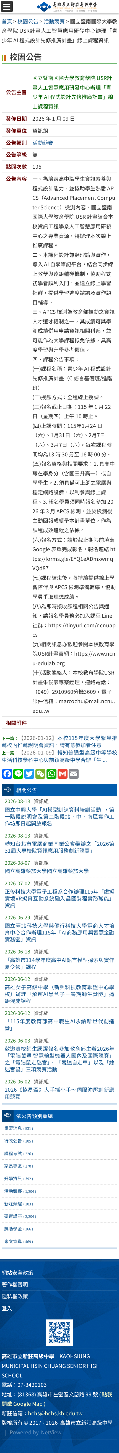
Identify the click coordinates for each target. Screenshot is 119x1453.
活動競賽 (20, 1191)
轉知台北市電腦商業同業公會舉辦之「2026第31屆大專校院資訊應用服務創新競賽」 (60, 847)
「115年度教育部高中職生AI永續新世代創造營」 (60, 1024)
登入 (7, 1308)
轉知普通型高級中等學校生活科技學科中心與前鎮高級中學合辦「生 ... (59, 756)
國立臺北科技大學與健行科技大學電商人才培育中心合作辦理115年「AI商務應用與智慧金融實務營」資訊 (60, 932)
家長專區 (18, 1165)
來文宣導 (18, 1241)
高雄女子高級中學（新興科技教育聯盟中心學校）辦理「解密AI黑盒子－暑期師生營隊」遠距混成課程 (60, 994)
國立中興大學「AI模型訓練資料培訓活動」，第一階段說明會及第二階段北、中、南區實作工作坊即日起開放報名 (60, 816)
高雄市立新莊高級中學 (85, 1422)
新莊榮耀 (18, 1203)
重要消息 (18, 1128)
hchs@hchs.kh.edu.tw (55, 1413)
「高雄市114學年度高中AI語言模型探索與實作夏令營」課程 (60, 963)
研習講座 (20, 1216)
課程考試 (18, 1153)
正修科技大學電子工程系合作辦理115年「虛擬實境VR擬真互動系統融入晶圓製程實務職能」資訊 (60, 898)
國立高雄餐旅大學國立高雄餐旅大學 (47, 871)
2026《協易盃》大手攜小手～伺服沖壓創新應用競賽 (60, 1093)
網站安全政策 (17, 1272)
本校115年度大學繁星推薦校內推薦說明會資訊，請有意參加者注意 (59, 741)
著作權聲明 (15, 1284)
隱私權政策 (15, 1296)
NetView (51, 1432)
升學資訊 (18, 1178)
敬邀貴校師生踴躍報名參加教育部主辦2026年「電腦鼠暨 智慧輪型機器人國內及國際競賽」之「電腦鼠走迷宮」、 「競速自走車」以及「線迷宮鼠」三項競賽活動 (60, 1059)
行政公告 (18, 1140)
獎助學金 (18, 1228)
